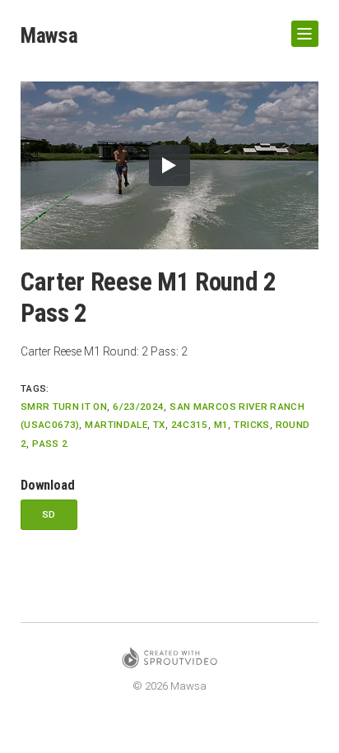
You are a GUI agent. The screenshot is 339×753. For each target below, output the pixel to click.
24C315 (189, 424)
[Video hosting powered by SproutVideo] (169, 660)
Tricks (251, 424)
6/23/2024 (138, 406)
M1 (221, 424)
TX (159, 424)
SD (49, 514)
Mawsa (49, 35)
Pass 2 (49, 443)
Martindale (116, 424)
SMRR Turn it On (64, 406)
